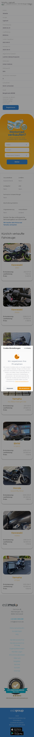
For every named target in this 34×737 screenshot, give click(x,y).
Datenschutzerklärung (21, 381)
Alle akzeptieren (24, 388)
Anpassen (10, 388)
